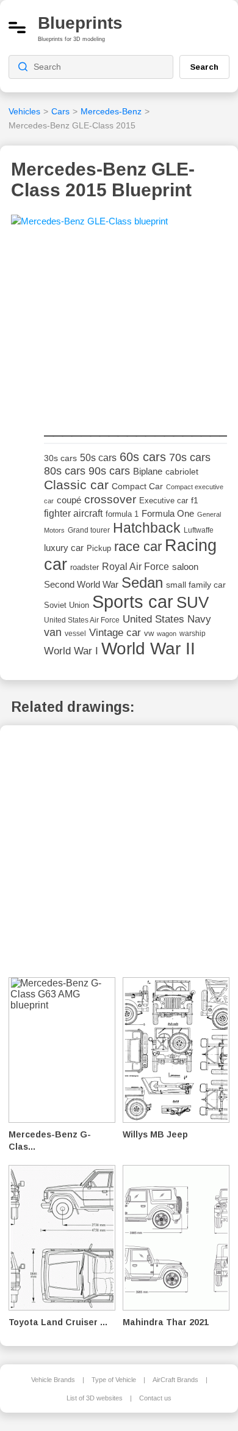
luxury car (64, 547)
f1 (194, 500)
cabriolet (181, 471)
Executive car (163, 500)
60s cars (143, 457)
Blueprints (80, 22)
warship (192, 633)
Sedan (142, 582)
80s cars (64, 471)
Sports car (132, 601)
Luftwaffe (199, 530)
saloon (185, 566)
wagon (166, 633)
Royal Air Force (135, 566)
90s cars (109, 471)
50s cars (98, 458)
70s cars (190, 457)
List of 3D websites (95, 1398)
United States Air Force (82, 620)
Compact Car (137, 486)
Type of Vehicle (114, 1379)
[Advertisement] (135, 326)
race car (138, 546)
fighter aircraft (73, 513)
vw (149, 633)
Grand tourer (89, 530)
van (53, 632)
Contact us (155, 1398)
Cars (60, 111)
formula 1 (122, 514)
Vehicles (24, 111)
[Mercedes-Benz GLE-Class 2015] (89, 225)
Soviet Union (66, 605)
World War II (148, 648)
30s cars (60, 458)
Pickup (99, 548)
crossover (110, 499)
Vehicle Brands (53, 1379)
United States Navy (167, 619)
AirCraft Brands (175, 1379)
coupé (69, 500)
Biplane (147, 471)
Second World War (81, 585)
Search (204, 67)
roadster (84, 567)
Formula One (168, 513)
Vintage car (115, 632)
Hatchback (147, 528)
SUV (192, 602)
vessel (75, 633)
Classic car (76, 485)
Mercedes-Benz (111, 111)
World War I (71, 651)
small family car (196, 585)
